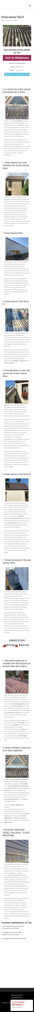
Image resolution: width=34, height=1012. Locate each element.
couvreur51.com (19, 995)
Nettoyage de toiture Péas (11, 928)
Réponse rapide (17, 645)
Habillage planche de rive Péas (12, 932)
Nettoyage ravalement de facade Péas (14, 938)
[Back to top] (29, 1007)
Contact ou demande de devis (17, 74)
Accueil (3, 20)
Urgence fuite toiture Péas (11, 934)
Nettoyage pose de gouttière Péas (13, 926)
